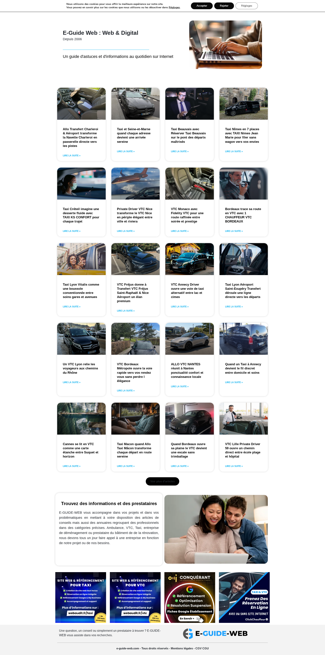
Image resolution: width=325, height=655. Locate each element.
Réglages (174, 7)
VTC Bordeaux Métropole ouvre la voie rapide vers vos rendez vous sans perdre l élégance (134, 372)
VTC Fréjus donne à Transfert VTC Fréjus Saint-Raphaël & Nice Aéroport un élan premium (133, 293)
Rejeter (224, 6)
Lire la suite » (71, 155)
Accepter (202, 6)
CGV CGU (202, 648)
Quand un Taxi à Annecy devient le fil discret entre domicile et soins (243, 368)
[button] (162, 481)
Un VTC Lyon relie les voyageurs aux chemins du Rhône (80, 368)
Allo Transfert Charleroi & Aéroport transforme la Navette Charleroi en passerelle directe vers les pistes (80, 137)
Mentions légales (182, 648)
